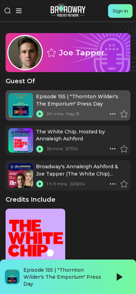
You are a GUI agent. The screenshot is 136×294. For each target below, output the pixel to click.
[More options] (112, 114)
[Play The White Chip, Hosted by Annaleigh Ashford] (40, 149)
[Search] (8, 11)
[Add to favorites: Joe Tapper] (51, 52)
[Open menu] (19, 11)
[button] (112, 114)
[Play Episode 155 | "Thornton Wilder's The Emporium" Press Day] (40, 114)
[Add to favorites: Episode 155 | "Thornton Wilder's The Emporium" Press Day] (124, 114)
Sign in (120, 11)
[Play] (119, 277)
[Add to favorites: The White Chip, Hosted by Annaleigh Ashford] (124, 149)
